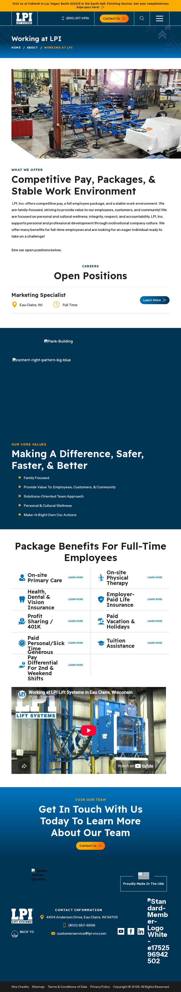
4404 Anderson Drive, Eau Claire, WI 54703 (82, 917)
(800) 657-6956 (77, 18)
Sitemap (38, 987)
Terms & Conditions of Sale (67, 987)
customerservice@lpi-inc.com (81, 933)
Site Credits (20, 987)
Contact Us (111, 19)
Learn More (152, 300)
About (32, 47)
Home (16, 47)
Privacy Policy (100, 987)
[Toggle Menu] (159, 18)
